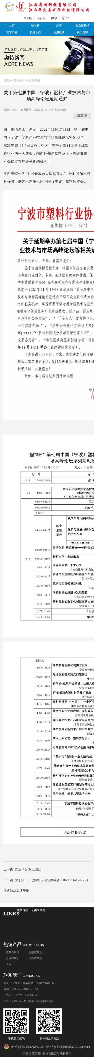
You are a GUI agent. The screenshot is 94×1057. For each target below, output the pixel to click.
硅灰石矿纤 (12, 952)
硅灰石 (35, 25)
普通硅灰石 (12, 958)
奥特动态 (35, 32)
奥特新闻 (34, 80)
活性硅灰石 (35, 958)
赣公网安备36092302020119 (61, 1046)
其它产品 (11, 32)
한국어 (66, 18)
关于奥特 (82, 32)
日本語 (53, 18)
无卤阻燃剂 (38, 910)
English (41, 18)
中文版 (28, 18)
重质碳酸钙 (82, 25)
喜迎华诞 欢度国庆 (28, 869)
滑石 (59, 25)
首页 (12, 25)
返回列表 (81, 115)
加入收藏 (60, 109)
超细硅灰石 (35, 952)
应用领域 (58, 32)
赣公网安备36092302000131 (26, 1046)
